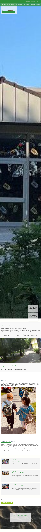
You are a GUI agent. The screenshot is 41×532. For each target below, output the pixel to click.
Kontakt (38, 4)
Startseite (9, 321)
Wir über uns (7, 4)
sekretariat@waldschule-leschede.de (30, 1)
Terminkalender (19, 4)
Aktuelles (12, 4)
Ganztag (27, 4)
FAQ (24, 4)
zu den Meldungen (7, 502)
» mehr (13, 467)
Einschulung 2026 (16, 461)
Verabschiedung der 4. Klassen (19, 486)
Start (2, 4)
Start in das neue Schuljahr (18, 473)
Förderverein (32, 4)
